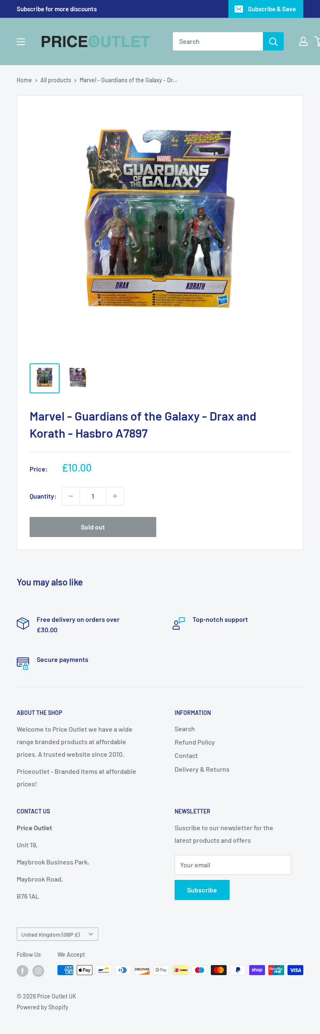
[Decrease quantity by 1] (71, 496)
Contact (186, 755)
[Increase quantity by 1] (115, 496)
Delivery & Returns (202, 769)
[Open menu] (21, 41)
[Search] (273, 41)
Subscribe (202, 890)
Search (185, 728)
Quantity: (43, 496)
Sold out (93, 527)
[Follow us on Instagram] (38, 971)
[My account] (303, 41)
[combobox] (218, 41)
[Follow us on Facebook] (22, 971)
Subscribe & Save (272, 9)
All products (55, 80)
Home (24, 80)
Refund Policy (195, 742)
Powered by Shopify (42, 1007)
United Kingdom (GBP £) (50, 934)
